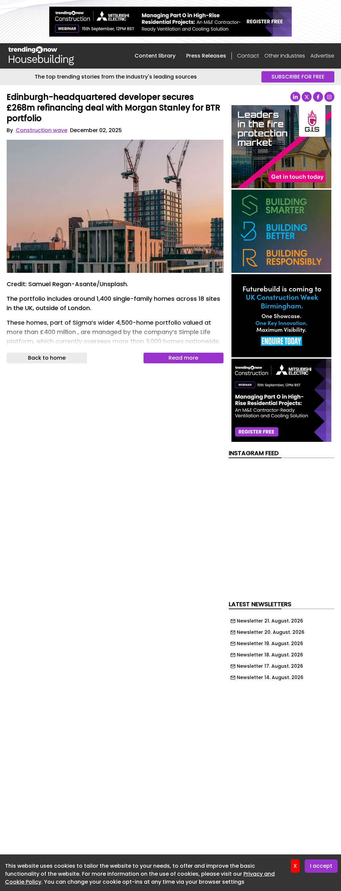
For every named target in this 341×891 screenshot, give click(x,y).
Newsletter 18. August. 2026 (270, 654)
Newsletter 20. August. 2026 (270, 632)
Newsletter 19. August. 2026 (270, 643)
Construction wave (41, 130)
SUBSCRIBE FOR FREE (297, 77)
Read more (183, 358)
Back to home (47, 358)
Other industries (284, 56)
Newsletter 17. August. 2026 (270, 666)
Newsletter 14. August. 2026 (270, 677)
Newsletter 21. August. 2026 (270, 621)
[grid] (281, 647)
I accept (321, 866)
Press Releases (206, 56)
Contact (248, 56)
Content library (155, 56)
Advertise (322, 56)
